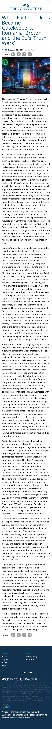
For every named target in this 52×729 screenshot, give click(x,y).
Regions (5, 659)
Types (4, 662)
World (4, 50)
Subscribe (27, 672)
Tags (4, 665)
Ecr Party (30, 659)
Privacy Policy (31, 656)
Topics (4, 656)
